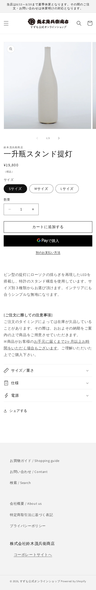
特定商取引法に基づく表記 (31, 515)
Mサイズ (41, 188)
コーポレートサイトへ (33, 554)
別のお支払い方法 (48, 252)
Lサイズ (67, 188)
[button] (6, 23)
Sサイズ (15, 188)
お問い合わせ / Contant (29, 471)
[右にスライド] (58, 138)
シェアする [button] (18, 410)
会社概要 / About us (26, 503)
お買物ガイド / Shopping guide (35, 460)
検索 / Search (20, 482)
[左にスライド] (37, 138)
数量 (7, 199)
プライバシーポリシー (28, 526)
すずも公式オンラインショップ (40, 581)
